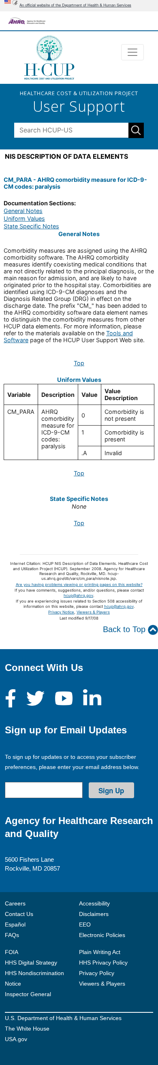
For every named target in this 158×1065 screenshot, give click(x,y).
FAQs (12, 935)
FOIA (11, 952)
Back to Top (125, 629)
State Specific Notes (31, 226)
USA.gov (16, 1039)
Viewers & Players (93, 612)
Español (15, 924)
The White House (27, 1028)
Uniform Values (24, 218)
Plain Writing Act (99, 952)
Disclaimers (94, 914)
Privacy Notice (61, 612)
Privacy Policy (96, 973)
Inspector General (28, 994)
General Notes (23, 210)
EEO (85, 924)
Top (79, 363)
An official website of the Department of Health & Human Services (75, 5)
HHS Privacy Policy (103, 962)
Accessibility (94, 903)
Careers (15, 903)
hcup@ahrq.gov (78, 595)
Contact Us (19, 914)
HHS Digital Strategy (31, 962)
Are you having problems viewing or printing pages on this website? (79, 584)
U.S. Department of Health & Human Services (63, 1018)
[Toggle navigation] (132, 52)
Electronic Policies (102, 935)
